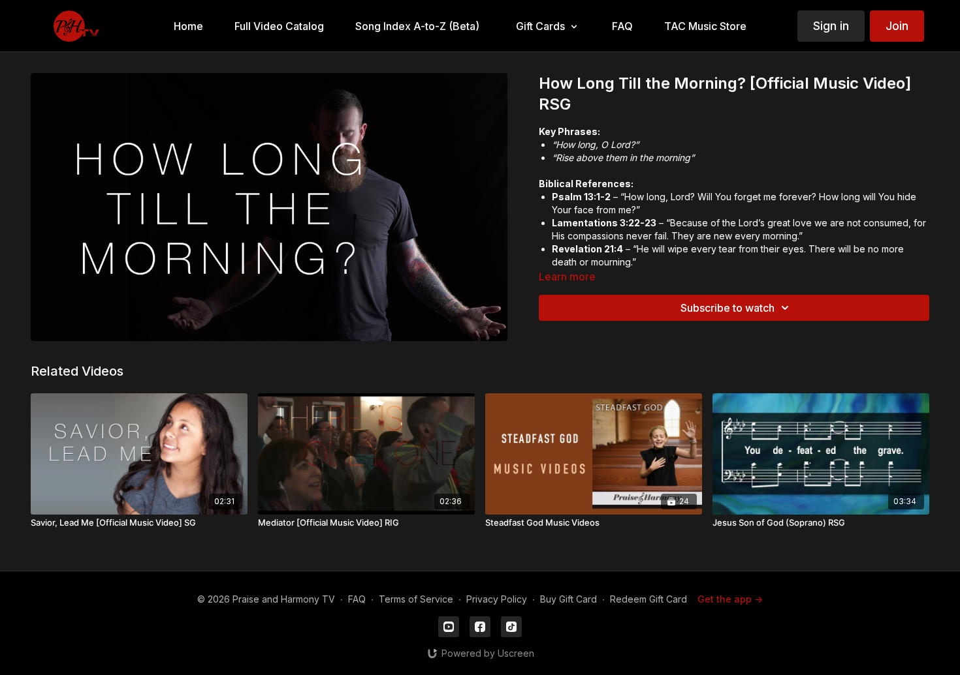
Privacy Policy (496, 599)
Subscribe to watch (727, 307)
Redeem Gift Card (648, 599)
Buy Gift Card (568, 599)
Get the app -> (730, 599)
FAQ (357, 599)
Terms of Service (416, 599)
